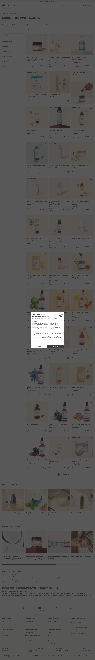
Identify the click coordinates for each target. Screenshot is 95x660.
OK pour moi (56, 346)
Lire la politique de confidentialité (38, 342)
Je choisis (39, 346)
